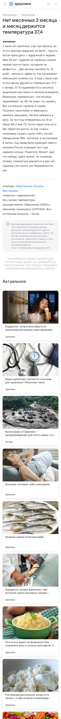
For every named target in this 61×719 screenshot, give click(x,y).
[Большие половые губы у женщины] (30, 473)
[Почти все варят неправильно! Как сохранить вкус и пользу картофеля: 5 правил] (30, 631)
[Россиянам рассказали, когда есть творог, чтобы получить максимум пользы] (30, 683)
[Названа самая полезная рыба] (30, 525)
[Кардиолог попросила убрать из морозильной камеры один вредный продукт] (30, 315)
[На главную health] (22, 4)
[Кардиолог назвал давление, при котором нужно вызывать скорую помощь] (30, 578)
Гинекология (28, 14)
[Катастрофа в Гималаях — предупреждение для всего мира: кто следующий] (30, 420)
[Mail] (11, 4)
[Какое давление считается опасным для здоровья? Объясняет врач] (30, 368)
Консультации (10, 14)
